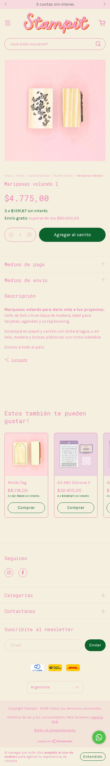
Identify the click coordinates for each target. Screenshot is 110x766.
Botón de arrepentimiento (55, 730)
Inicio (8, 175)
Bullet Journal (63, 175)
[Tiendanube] (55, 742)
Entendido (92, 757)
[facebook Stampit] (22, 572)
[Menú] (8, 23)
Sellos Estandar (39, 175)
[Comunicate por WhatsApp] (99, 737)
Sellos (20, 175)
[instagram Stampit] (8, 572)
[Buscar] (98, 43)
